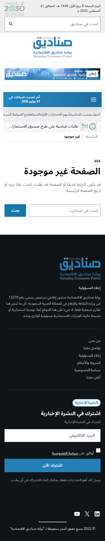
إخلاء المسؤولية (90, 355)
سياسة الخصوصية (87, 370)
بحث (15, 210)
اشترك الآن (52, 465)
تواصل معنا (92, 348)
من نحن (95, 341)
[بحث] (11, 24)
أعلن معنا (94, 377)
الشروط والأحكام (89, 362)
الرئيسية (91, 137)
